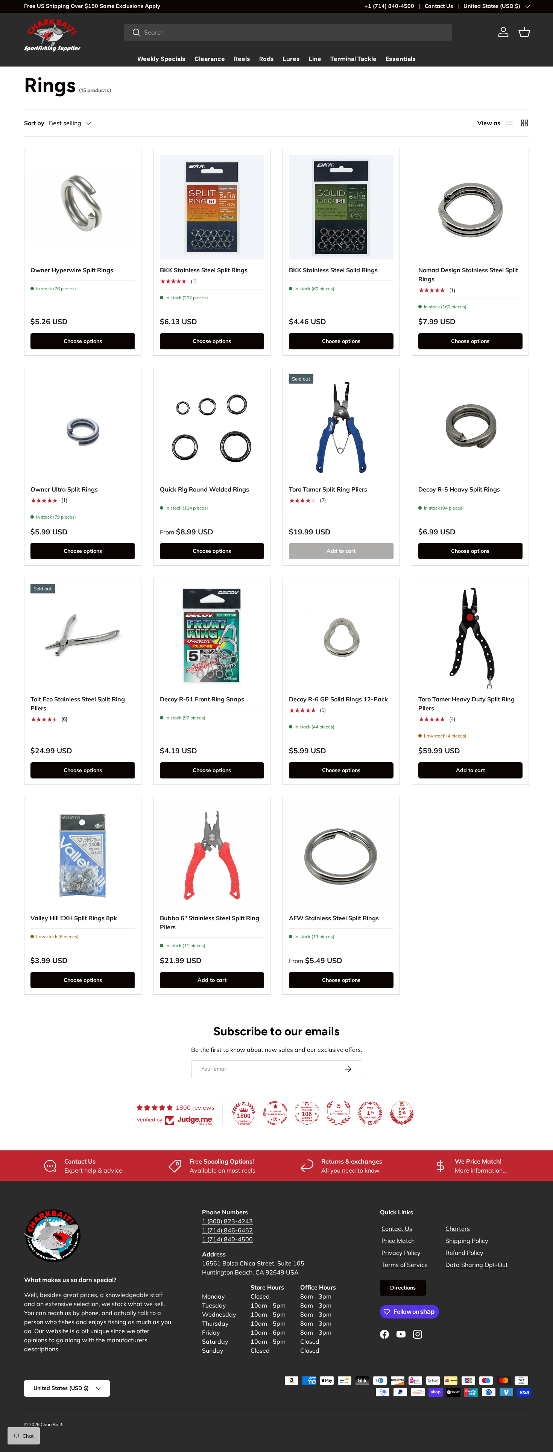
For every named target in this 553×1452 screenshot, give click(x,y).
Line (315, 59)
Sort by (34, 123)
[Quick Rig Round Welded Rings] (212, 426)
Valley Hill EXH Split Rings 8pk (73, 918)
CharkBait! (51, 1424)
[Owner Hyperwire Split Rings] (82, 207)
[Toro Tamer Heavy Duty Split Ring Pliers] (470, 636)
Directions (403, 1287)
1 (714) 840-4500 (227, 1239)
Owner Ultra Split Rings (64, 489)
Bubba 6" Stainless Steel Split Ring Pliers (209, 922)
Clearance (209, 59)
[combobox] (288, 32)
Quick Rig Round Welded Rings (204, 489)
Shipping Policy (466, 1240)
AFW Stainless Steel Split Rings (334, 918)
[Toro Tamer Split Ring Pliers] (341, 426)
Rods (266, 59)
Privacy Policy (401, 1252)
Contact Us (439, 6)
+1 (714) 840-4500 (389, 6)
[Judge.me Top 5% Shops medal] (402, 1113)
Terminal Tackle (353, 59)
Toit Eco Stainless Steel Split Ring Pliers (77, 703)
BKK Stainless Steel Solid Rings (333, 270)
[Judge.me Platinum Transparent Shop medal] (275, 1113)
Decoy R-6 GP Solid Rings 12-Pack (338, 699)
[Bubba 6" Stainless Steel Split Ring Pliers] (212, 855)
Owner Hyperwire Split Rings (71, 270)
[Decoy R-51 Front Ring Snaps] (212, 636)
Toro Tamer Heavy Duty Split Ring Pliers (466, 703)
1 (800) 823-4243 (227, 1221)
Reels (242, 59)
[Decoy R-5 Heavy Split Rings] (470, 426)
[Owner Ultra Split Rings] (82, 426)
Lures (291, 59)
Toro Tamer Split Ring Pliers (328, 489)
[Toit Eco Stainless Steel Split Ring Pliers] (82, 636)
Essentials (401, 59)
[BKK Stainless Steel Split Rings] (212, 207)
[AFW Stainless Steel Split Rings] (341, 855)
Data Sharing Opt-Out (476, 1264)
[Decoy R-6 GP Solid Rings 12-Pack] (341, 636)
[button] (524, 32)
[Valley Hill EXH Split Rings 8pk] (82, 855)
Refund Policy (464, 1252)
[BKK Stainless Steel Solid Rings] (341, 207)
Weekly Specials (161, 59)
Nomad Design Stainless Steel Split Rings (468, 274)
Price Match (398, 1240)
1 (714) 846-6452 (227, 1230)
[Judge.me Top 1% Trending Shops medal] (370, 1113)
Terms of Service (404, 1264)
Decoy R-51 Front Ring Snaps (202, 699)
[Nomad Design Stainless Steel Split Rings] (470, 207)
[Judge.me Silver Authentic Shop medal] (339, 1113)
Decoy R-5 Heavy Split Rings (459, 489)
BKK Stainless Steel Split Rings (204, 270)
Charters (457, 1228)
